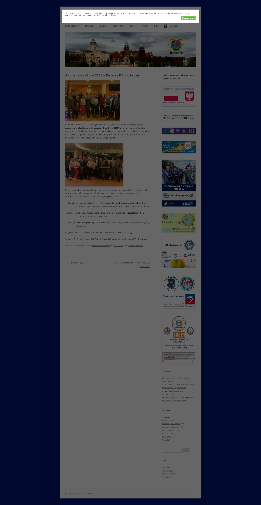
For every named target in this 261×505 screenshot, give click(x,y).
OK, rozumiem (188, 18)
